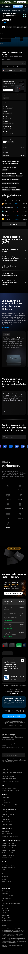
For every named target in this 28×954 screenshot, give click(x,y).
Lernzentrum (6, 910)
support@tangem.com (8, 739)
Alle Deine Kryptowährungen (10, 836)
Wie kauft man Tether (8, 855)
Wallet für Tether (7, 821)
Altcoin (4, 879)
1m (10, 27)
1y (21, 27)
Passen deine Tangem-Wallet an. (11, 903)
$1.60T (25, 204)
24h (3, 27)
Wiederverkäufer (7, 898)
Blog (3, 905)
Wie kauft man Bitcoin (8, 843)
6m (18, 27)
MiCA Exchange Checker (9, 788)
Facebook (20, 508)
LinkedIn (20, 518)
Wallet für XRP (6, 819)
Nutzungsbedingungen (9, 864)
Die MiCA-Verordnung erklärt (10, 790)
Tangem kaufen (18, 6)
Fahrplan (4, 912)
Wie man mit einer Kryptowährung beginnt (12, 772)
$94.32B (24, 215)
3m (14, 27)
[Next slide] (24, 645)
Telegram (20, 499)
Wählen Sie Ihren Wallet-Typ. (13, 593)
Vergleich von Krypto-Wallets (10, 781)
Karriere (4, 922)
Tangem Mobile (6, 800)
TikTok (8, 527)
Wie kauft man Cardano (9, 850)
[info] (13, 108)
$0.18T (25, 211)
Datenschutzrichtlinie (16, 760)
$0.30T (25, 207)
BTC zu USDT (5, 831)
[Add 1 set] (11, 653)
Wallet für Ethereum (8, 814)
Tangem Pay (5, 797)
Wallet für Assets (7, 824)
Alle (25, 27)
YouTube (7, 499)
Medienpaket (6, 915)
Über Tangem (6, 891)
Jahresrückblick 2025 (8, 920)
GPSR (3, 869)
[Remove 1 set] (3, 653)
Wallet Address (6, 881)
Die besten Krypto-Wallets (9, 778)
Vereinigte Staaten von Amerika (14, 691)
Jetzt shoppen (21, 2)
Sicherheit (5, 893)
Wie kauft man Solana (8, 847)
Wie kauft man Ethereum (9, 845)
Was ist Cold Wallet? (8, 776)
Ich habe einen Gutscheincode (18, 685)
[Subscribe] (22, 755)
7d (7, 27)
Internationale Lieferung (9, 895)
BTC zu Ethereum (7, 833)
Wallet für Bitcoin (7, 811)
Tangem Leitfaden (7, 917)
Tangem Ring (6, 802)
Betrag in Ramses (6, 59)
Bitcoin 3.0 (5, 876)
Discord (8, 518)
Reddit (20, 490)
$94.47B (24, 219)
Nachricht (5, 908)
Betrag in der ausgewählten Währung (12, 66)
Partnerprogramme (7, 900)
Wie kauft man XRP (7, 852)
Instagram (8, 508)
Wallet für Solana (7, 816)
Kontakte (4, 925)
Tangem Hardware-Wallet (9, 804)
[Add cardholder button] (22, 660)
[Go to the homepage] (6, 6)
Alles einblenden (7, 857)
